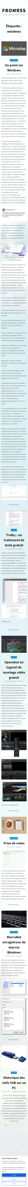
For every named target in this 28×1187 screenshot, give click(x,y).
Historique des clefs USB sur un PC (14, 1082)
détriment (13, 202)
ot (6, 960)
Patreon (18, 1169)
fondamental (23, 129)
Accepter (14, 1175)
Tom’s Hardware (6, 298)
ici (10, 622)
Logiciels (14, 530)
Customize (14, 1179)
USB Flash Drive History (10, 1095)
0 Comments (22, 1091)
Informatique (13, 60)
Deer (2, 871)
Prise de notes (14, 843)
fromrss (14, 10)
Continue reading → (14, 504)
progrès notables (20, 190)
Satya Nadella (10, 159)
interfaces (19, 434)
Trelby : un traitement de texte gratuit (14, 540)
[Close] (26, 1157)
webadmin (18, 74)
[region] (14, 1171)
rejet (19, 154)
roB (5, 960)
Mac (2, 960)
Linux (18, 391)
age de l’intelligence (18, 228)
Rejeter (14, 1183)
